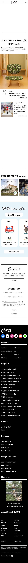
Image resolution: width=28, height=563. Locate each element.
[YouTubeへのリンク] (20, 336)
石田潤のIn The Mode (7, 397)
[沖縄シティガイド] (9, 187)
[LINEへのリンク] (25, 336)
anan (2, 520)
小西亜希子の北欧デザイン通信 (10, 400)
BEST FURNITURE (6, 465)
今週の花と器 (5, 447)
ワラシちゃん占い (6, 451)
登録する (14, 310)
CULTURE (17, 358)
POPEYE (3, 523)
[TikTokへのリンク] (16, 336)
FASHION (17, 348)
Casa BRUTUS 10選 (7, 444)
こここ (15, 533)
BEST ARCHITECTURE (8, 462)
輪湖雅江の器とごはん (7, 372)
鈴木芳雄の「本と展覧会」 (8, 384)
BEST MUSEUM (6, 468)
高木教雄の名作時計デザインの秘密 (11, 406)
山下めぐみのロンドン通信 (8, 394)
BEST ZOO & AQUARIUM (8, 471)
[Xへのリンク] (7, 336)
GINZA (3, 525)
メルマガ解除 (14, 313)
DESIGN (3, 348)
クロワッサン (17, 523)
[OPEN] (2, 2)
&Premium (4, 528)
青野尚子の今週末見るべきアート (10, 375)
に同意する (13, 302)
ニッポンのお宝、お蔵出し (8, 409)
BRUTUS (16, 520)
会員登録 (14, 280)
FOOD (3, 354)
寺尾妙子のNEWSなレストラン (10, 381)
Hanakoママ (17, 530)
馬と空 (3, 430)
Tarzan (16, 528)
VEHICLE (4, 358)
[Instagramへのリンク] (12, 336)
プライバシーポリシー (10, 302)
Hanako (16, 525)
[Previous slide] (2, 197)
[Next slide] (26, 197)
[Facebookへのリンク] (3, 336)
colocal (3, 530)
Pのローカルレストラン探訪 (9, 403)
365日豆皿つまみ (6, 441)
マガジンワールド (18, 536)
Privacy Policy (17, 541)
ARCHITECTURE (6, 351)
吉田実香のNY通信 (6, 388)
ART (15, 351)
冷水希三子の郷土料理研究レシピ (10, 415)
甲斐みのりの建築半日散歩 (8, 369)
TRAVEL (16, 354)
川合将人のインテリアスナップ (10, 391)
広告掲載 (3, 541)
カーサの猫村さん (6, 427)
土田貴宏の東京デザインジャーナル (11, 378)
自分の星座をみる (14, 251)
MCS (2, 536)
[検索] (26, 2)
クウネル (3, 533)
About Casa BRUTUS (10, 512)
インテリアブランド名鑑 (8, 412)
